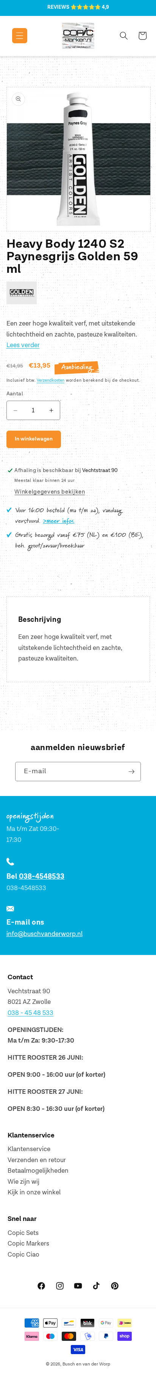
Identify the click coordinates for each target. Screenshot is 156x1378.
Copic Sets (23, 1233)
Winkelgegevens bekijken (49, 492)
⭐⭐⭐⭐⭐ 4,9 (89, 7)
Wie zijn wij (23, 1182)
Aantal (14, 393)
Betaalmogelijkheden (38, 1171)
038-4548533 (41, 876)
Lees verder (23, 345)
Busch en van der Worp (86, 1364)
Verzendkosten (50, 380)
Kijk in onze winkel (34, 1192)
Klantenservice (29, 1149)
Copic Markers (28, 1243)
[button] (14, 35)
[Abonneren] (131, 772)
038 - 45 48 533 (30, 1013)
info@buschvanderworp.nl (44, 934)
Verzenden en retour (37, 1160)
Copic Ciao (23, 1254)
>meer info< (59, 521)
